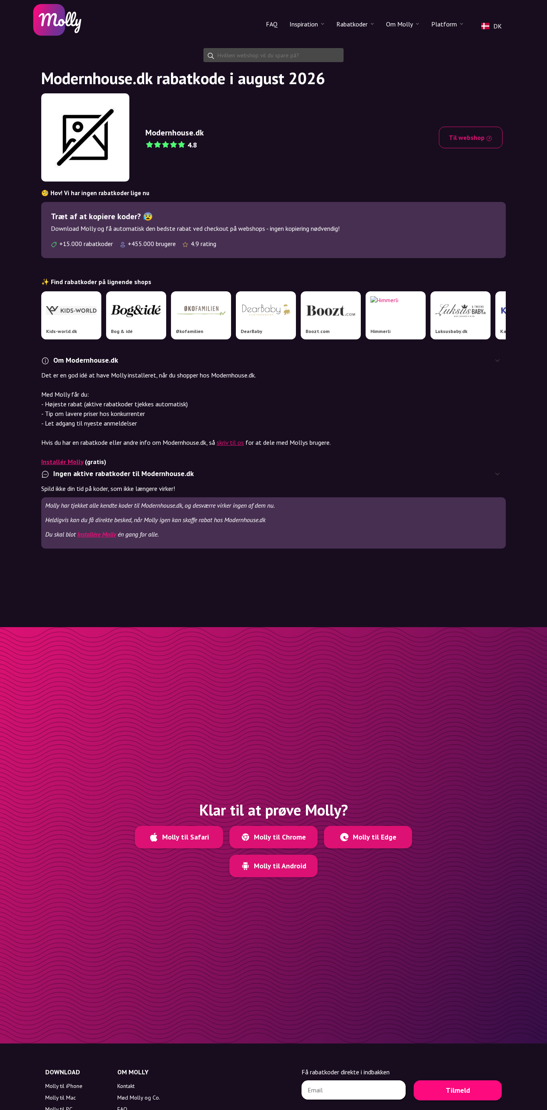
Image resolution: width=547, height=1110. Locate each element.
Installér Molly (62, 462)
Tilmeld (458, 1090)
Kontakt (126, 1086)
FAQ (272, 24)
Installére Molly (96, 534)
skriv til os (230, 442)
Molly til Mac (60, 1097)
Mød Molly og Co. (138, 1097)
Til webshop (467, 137)
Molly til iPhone (63, 1086)
